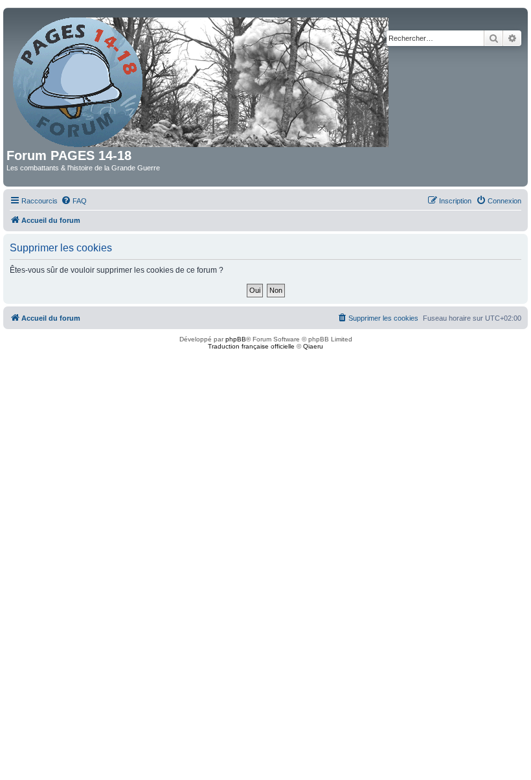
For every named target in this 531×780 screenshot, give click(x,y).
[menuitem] (74, 201)
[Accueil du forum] (201, 79)
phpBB (235, 339)
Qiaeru (313, 346)
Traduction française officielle (251, 346)
